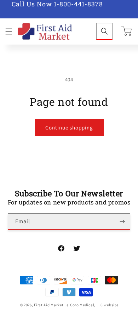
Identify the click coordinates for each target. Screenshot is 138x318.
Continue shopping (69, 127)
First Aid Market (48, 304)
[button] (9, 31)
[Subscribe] (122, 221)
